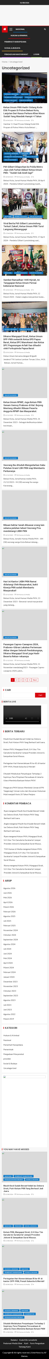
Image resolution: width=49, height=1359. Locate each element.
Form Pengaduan (37, 1343)
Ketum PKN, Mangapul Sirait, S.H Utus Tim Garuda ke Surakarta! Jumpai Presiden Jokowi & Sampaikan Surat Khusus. (24, 752)
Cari (8, 690)
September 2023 (10, 995)
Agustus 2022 (9, 1014)
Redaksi (14, 1340)
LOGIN (36, 54)
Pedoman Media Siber (12, 1343)
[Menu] (10, 29)
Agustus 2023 (9, 1000)
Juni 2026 (7, 893)
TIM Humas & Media (23, 120)
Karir (26, 1343)
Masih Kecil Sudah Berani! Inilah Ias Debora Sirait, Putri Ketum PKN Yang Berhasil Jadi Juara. (24, 814)
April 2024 (8, 963)
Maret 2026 (8, 907)
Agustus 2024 (9, 944)
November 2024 (10, 930)
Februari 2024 (9, 972)
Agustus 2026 (9, 888)
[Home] (4, 29)
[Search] (44, 29)
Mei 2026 (7, 897)
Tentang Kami (25, 1346)
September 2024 (10, 939)
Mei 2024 (7, 958)
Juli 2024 (7, 949)
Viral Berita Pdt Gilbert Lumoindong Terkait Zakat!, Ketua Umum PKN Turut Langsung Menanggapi (23, 226)
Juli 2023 (7, 1005)
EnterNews (36, 1352)
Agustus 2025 (9, 916)
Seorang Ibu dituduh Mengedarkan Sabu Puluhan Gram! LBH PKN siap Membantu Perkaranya (24, 468)
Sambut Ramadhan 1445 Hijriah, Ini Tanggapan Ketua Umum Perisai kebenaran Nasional (21, 283)
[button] (10, 29)
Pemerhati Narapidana (15, 42)
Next (35, 680)
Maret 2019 (8, 1019)
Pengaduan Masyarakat (16, 54)
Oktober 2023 (9, 991)
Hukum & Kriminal (19, 35)
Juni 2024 (7, 953)
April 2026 (8, 902)
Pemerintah (8, 1049)
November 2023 (10, 986)
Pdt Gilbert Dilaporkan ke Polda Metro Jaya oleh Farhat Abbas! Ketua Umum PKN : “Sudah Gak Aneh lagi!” (23, 169)
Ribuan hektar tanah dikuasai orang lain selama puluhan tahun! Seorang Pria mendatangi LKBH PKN (23, 528)
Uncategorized (26, 100)
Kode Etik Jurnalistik (28, 1340)
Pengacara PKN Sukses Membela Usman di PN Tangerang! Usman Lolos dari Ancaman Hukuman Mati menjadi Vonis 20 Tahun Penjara (24, 790)
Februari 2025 (9, 925)
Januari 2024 (8, 977)
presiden (7, 1058)
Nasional (20, 29)
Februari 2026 (9, 911)
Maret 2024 (8, 967)
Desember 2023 (10, 981)
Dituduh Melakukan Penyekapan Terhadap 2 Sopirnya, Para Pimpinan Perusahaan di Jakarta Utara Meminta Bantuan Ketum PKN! (23, 777)
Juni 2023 (7, 1009)
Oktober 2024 (9, 935)
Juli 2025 (7, 921)
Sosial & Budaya (12, 48)
